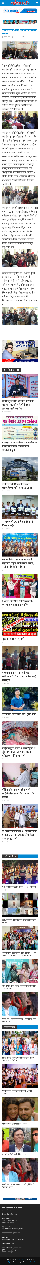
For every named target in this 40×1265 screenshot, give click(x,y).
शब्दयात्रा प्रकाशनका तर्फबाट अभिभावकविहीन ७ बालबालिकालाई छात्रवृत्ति (19, 676)
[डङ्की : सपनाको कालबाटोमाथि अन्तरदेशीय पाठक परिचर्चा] (20, 905)
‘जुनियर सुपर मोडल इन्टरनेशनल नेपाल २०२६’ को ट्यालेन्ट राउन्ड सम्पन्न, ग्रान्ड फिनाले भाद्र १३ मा (19, 954)
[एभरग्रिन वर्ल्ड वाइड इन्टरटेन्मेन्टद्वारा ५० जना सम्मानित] (20, 1076)
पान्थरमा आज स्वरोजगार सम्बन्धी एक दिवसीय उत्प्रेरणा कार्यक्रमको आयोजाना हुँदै (19, 446)
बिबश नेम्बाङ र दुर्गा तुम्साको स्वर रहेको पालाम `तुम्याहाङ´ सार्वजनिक (18, 1059)
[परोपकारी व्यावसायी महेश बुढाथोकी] (20, 699)
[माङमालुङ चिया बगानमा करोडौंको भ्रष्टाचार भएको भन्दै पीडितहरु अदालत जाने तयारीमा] (20, 386)
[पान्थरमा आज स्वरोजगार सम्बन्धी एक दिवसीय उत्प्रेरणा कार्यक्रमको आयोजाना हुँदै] (20, 427)
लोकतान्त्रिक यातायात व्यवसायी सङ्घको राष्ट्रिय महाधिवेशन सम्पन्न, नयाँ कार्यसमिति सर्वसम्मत (18, 563)
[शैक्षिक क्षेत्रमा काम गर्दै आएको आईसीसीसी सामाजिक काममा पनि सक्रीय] (20, 774)
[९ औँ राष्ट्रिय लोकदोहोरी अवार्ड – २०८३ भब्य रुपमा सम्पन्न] (20, 872)
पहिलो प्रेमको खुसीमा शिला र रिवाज (14, 1124)
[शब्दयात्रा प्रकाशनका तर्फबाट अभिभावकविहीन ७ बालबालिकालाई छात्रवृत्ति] (20, 657)
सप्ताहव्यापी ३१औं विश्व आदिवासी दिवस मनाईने (17, 524)
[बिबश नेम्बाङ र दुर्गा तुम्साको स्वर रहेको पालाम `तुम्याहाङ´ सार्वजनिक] (20, 1043)
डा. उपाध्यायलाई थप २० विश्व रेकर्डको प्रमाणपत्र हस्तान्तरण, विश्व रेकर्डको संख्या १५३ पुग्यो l (19, 835)
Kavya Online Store (31, 1262)
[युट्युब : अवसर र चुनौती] (20, 623)
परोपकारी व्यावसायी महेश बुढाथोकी (19, 714)
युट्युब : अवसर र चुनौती (13, 639)
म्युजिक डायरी (7, 37)
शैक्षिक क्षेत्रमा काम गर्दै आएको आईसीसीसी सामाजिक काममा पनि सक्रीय (18, 793)
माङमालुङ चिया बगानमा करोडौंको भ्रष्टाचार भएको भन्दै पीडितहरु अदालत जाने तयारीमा (18, 405)
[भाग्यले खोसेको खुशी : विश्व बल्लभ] (20, 1139)
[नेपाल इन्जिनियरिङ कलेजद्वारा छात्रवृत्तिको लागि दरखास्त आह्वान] (20, 468)
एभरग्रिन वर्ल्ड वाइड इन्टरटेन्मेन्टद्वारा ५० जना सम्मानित (17, 1092)
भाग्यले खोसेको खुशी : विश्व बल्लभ (14, 1154)
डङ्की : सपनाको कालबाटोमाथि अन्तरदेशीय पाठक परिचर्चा (19, 921)
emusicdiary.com (21, 1259)
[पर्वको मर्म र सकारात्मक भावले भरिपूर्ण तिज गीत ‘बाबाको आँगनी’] (20, 1004)
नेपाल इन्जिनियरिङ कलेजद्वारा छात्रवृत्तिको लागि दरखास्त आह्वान (17, 486)
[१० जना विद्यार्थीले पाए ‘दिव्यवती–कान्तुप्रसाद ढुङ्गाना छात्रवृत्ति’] (20, 586)
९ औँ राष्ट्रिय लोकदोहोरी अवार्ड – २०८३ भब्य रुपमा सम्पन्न (19, 888)
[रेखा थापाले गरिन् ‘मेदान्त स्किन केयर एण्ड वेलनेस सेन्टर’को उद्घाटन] (20, 971)
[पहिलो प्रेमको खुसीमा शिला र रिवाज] (20, 1109)
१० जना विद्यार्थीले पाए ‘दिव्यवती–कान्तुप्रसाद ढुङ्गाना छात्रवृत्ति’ (17, 603)
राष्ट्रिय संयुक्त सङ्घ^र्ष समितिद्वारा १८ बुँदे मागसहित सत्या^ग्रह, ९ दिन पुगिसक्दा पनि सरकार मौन (19, 752)
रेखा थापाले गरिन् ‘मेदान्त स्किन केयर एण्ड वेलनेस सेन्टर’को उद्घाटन (19, 987)
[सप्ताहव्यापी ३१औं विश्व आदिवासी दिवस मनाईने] (20, 506)
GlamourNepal (7, 1262)
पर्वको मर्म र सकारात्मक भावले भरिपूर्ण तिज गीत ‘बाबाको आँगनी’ (19, 1020)
